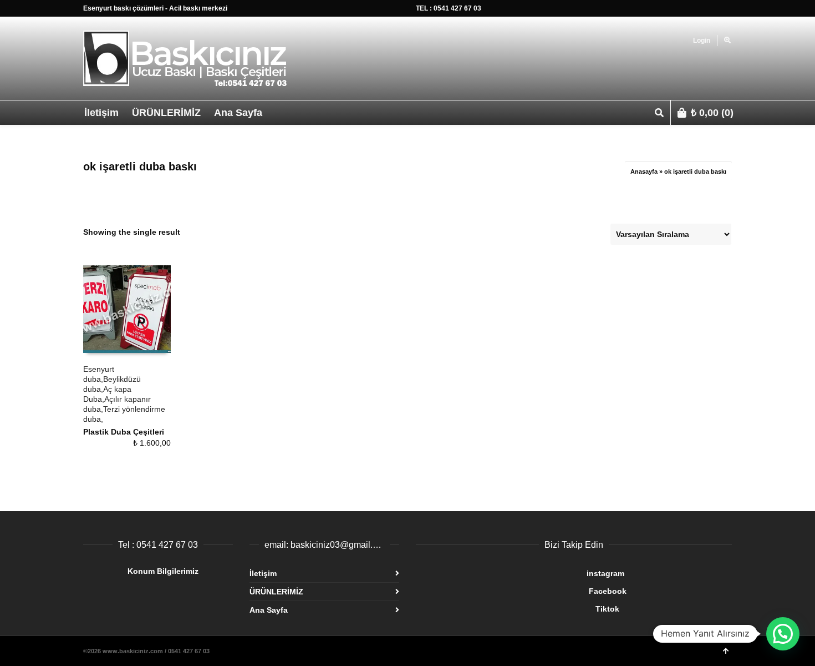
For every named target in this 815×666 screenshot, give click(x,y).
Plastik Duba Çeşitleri (123, 431)
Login (701, 40)
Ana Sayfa (268, 610)
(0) (712, 112)
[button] (782, 633)
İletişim (263, 573)
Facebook (521, 591)
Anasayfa (644, 171)
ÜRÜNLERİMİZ (276, 591)
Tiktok (517, 608)
